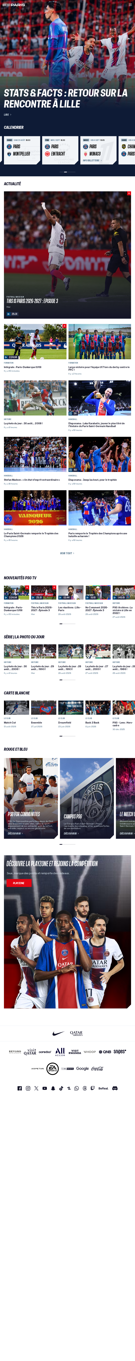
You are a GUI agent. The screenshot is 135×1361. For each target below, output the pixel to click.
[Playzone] (19, 883)
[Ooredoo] (45, 1052)
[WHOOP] (90, 1052)
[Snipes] (120, 1052)
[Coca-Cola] (97, 1069)
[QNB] (105, 1052)
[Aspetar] (37, 1069)
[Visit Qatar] (30, 1052)
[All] (60, 1052)
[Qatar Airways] (76, 1033)
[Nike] (59, 1033)
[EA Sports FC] (52, 1069)
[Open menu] (130, 4)
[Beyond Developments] (15, 1052)
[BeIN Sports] (67, 1069)
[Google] (82, 1069)
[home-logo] (14, 5)
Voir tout (66, 553)
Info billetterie (91, 160)
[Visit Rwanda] (75, 1052)
